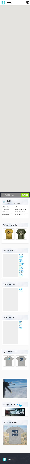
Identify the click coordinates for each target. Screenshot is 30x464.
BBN (20, 321)
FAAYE (21, 275)
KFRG (21, 291)
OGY (20, 328)
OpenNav (10, 459)
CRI (20, 323)
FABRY (21, 277)
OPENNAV (9, 2)
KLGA (20, 288)
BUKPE (21, 259)
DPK (20, 324)
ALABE (21, 255)
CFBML (21, 264)
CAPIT (21, 260)
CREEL (21, 270)
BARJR (21, 256)
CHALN (21, 267)
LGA (20, 327)
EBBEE (21, 274)
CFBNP (21, 266)
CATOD (21, 262)
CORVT (21, 268)
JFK (20, 325)
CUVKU (21, 271)
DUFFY (21, 273)
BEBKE (21, 257)
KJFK (20, 289)
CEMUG (21, 263)
